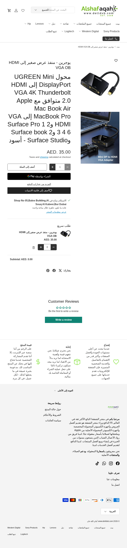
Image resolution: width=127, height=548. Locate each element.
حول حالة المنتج (53, 409)
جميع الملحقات (84, 23)
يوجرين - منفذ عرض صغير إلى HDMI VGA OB (96, 47)
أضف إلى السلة (27, 167)
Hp (29, 23)
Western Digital (90, 31)
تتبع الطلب (51, 31)
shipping (44, 157)
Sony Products (111, 31)
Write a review (63, 319)
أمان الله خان (92, 521)
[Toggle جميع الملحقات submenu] (74, 24)
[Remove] (34, 248)
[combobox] (53, 10)
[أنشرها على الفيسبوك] (54, 270)
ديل (53, 23)
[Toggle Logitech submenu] (62, 31)
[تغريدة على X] (60, 270)
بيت (118, 23)
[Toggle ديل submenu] (49, 24)
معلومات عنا (113, 479)
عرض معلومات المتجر (56, 212)
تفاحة (66, 23)
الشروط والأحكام (52, 415)
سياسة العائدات (53, 420)
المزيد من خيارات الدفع (39, 184)
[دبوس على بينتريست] (48, 270)
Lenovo (39, 23)
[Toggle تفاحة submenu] (61, 24)
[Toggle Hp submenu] (25, 24)
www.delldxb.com (105, 521)
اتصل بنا (116, 485)
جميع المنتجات (103, 23)
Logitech (69, 31)
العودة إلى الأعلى (65, 390)
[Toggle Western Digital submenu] (80, 31)
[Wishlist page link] (22, 10)
